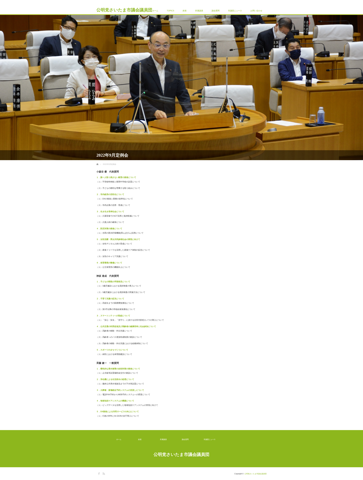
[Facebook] (98, 473)
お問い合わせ (256, 11)
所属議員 (199, 11)
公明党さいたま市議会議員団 (124, 10)
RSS (103, 473)
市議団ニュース (235, 11)
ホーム (155, 11)
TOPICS (170, 11)
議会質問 (216, 11)
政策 (185, 11)
